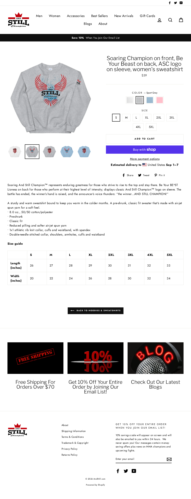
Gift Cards (147, 15)
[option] (95, 38)
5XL (151, 127)
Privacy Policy (70, 449)
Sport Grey (139, 100)
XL (146, 117)
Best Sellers (99, 15)
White (130, 100)
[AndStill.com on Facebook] (118, 471)
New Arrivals (123, 15)
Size (145, 110)
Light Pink (159, 100)
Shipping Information (74, 431)
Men (39, 15)
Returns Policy (70, 455)
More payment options (144, 159)
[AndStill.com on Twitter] (126, 471)
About (102, 23)
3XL (171, 117)
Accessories (75, 15)
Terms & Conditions (73, 437)
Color (144, 92)
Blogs (88, 23)
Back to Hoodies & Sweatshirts (98, 310)
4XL (138, 127)
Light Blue (150, 100)
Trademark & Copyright (75, 443)
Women (54, 15)
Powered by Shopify (95, 484)
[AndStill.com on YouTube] (134, 471)
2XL (158, 117)
